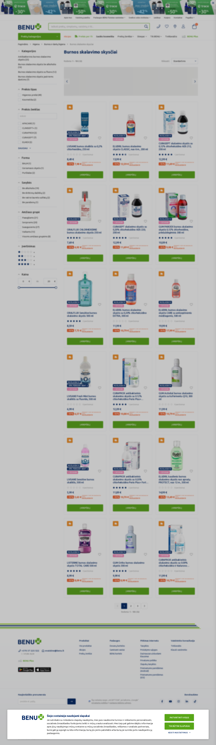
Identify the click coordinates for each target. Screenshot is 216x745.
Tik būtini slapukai (179, 726)
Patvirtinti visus (179, 717)
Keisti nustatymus (178, 733)
